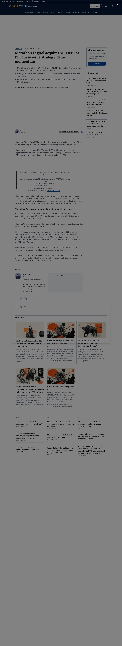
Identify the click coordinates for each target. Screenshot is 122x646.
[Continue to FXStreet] (118, 4)
